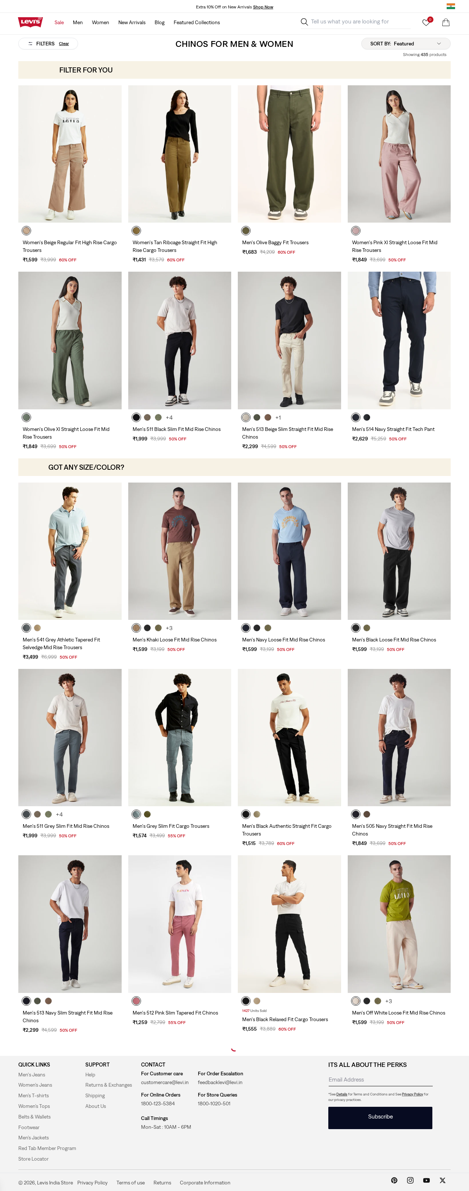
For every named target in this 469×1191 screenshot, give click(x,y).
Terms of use (131, 1182)
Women (100, 22)
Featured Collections (197, 22)
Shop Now (263, 7)
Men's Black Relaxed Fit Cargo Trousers (285, 1019)
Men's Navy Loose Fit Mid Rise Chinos (283, 640)
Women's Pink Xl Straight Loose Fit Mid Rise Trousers (394, 246)
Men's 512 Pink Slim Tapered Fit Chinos (175, 1013)
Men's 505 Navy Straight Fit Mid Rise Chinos (392, 830)
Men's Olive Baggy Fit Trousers (275, 242)
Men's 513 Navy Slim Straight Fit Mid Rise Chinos (67, 1016)
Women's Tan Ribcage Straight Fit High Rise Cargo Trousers (175, 246)
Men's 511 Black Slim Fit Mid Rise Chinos (177, 429)
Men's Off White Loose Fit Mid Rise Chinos (398, 1013)
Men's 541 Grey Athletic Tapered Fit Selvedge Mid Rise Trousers (61, 643)
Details (341, 1094)
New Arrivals (131, 22)
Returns (162, 1182)
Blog (160, 22)
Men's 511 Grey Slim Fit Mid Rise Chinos (66, 826)
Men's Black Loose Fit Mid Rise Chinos (394, 640)
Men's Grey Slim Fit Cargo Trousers (171, 826)
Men (78, 22)
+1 (278, 417)
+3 (169, 628)
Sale (59, 22)
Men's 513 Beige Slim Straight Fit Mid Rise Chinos (287, 433)
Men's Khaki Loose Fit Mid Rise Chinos (175, 640)
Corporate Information (205, 1182)
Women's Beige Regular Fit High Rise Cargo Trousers (70, 246)
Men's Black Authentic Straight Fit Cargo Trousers (287, 830)
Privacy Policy (412, 1094)
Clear (64, 43)
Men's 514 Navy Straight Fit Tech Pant (393, 429)
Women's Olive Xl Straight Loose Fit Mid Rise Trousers (66, 433)
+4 (169, 417)
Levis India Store (55, 1183)
